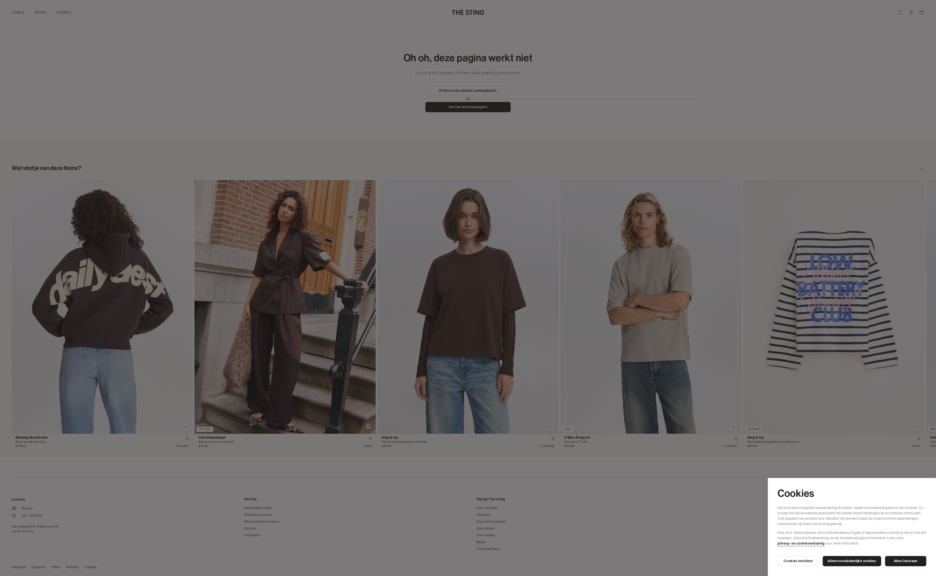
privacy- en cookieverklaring (801, 543)
